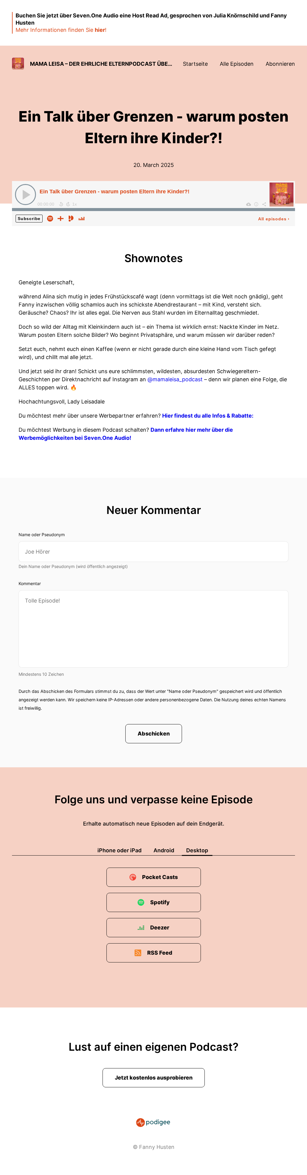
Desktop (197, 850)
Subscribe (29, 218)
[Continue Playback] (25, 194)
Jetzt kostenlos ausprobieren (153, 1077)
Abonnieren (280, 64)
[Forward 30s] (68, 204)
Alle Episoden (237, 64)
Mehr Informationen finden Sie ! (61, 30)
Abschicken (154, 733)
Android (164, 850)
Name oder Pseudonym (42, 534)
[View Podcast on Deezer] (82, 218)
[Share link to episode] (264, 204)
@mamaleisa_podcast (175, 379)
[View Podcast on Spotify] (50, 218)
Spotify (160, 902)
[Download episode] (248, 204)
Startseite (195, 64)
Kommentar (30, 583)
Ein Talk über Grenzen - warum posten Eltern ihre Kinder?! (114, 192)
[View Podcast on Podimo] (71, 218)
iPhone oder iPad (119, 850)
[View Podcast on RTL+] (61, 218)
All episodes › (274, 218)
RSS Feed (159, 953)
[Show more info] (256, 204)
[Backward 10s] (61, 204)
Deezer (159, 927)
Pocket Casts (160, 877)
